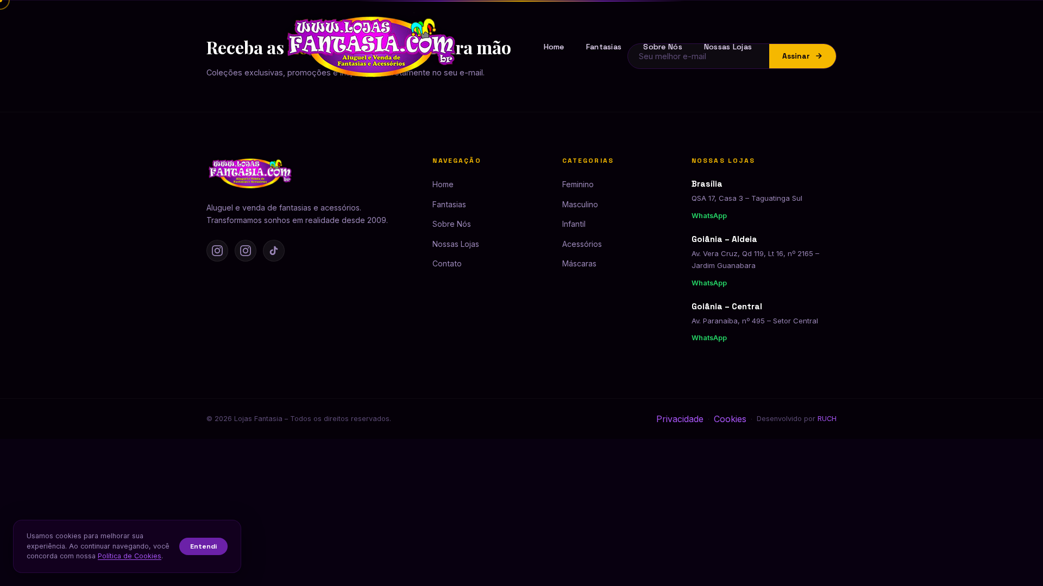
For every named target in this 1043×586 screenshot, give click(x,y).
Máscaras (579, 263)
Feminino (578, 184)
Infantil (574, 223)
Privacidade (679, 418)
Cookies (730, 418)
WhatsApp (709, 216)
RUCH (827, 419)
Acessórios (582, 244)
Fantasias (604, 47)
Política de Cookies (129, 556)
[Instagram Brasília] (217, 251)
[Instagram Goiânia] (245, 251)
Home (554, 47)
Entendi (203, 546)
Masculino (580, 204)
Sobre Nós (662, 47)
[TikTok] (274, 251)
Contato (447, 263)
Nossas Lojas (728, 47)
